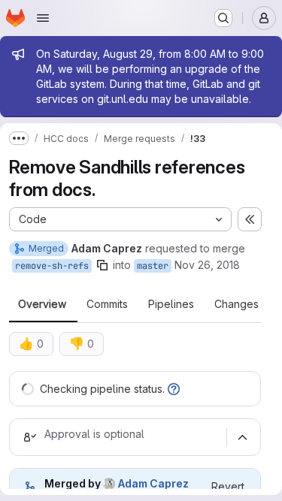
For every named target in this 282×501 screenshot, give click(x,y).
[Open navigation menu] (43, 18)
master (152, 266)
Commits (107, 304)
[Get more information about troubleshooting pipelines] (174, 389)
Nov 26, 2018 (207, 264)
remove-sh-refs (52, 266)
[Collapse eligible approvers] (242, 437)
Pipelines (171, 304)
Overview (42, 304)
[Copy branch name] (102, 265)
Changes (236, 304)
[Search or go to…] (223, 18)
